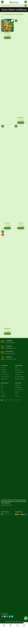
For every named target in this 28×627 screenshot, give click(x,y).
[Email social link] (5, 616)
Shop (2, 387)
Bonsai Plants (17, 374)
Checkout (3, 394)
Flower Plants (3, 370)
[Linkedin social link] (7, 616)
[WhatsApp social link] (10, 616)
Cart (2, 389)
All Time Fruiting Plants (19, 376)
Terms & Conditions (19, 389)
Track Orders (17, 396)
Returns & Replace (18, 387)
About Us (17, 394)
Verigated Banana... (7, 328)
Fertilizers (17, 367)
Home (2, 14)
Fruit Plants (3, 367)
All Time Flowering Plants (20, 372)
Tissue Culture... (21, 223)
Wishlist (2, 392)
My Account (3, 396)
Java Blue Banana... (20, 117)
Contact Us (17, 392)
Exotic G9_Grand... (7, 32)
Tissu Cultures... (7, 223)
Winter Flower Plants (5, 376)
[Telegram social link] (12, 616)
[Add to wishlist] (12, 21)
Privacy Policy (17, 385)
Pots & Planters (18, 370)
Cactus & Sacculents (5, 374)
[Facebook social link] (2, 616)
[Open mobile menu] (2, 2)
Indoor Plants (3, 372)
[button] (7, 38)
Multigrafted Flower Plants (20, 378)
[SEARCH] (26, 6)
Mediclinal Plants (4, 378)
